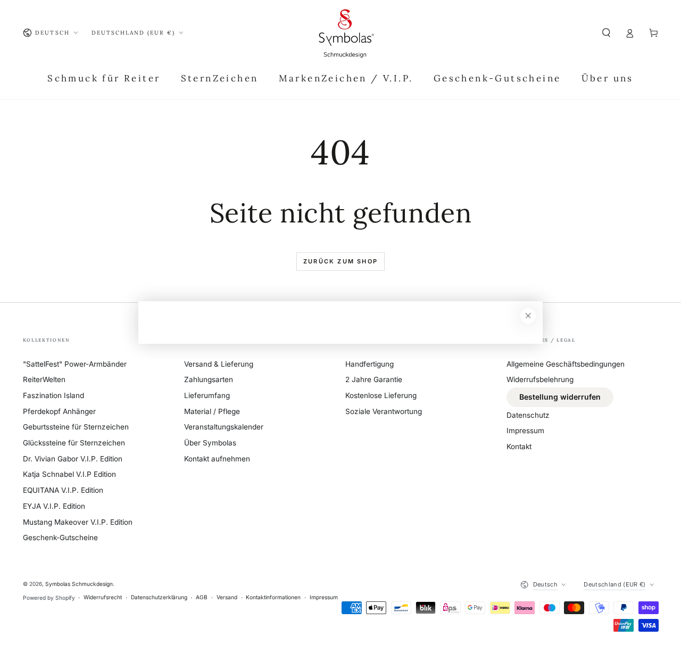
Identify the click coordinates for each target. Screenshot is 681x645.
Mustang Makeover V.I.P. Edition (77, 522)
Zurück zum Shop (340, 261)
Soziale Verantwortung (383, 411)
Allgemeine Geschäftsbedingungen (565, 364)
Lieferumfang (207, 395)
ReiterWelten (44, 379)
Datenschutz (528, 415)
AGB (201, 597)
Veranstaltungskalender (223, 427)
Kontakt (518, 446)
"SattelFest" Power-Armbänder (75, 364)
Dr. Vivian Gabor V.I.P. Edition (72, 458)
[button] (606, 33)
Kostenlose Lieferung (381, 395)
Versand (227, 597)
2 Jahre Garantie (373, 379)
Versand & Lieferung (218, 364)
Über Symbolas (210, 443)
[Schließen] (528, 316)
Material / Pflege (212, 411)
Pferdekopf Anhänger (59, 411)
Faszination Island (53, 395)
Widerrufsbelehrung (540, 379)
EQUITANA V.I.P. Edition (63, 490)
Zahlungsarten (208, 379)
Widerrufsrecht (103, 597)
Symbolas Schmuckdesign (79, 584)
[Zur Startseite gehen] (346, 33)
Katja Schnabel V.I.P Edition (69, 474)
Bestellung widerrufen (560, 396)
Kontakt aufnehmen (217, 458)
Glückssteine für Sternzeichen (74, 443)
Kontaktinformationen (273, 597)
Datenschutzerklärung (159, 597)
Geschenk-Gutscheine (60, 537)
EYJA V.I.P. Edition (54, 506)
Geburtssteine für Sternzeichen (76, 427)
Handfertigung (369, 364)
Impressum (525, 430)
